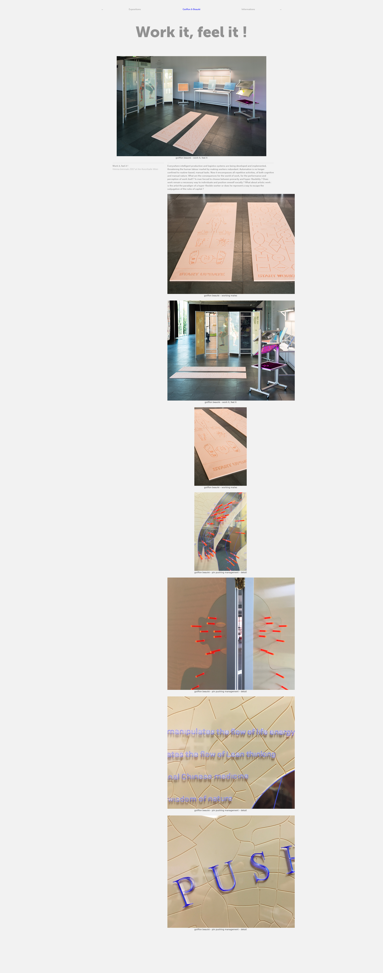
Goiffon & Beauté (191, 9)
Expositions (135, 9)
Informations (248, 9)
